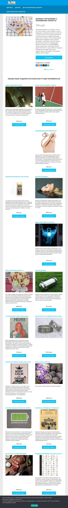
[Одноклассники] (39, 65)
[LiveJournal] (46, 65)
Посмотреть (49, 57)
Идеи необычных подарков (16, 11)
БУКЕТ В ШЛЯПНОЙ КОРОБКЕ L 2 (14, 270)
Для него (10, 7)
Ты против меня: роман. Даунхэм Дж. (16, 316)
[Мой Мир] (41, 65)
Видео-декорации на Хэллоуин (44, 222)
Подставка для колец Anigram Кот (46, 131)
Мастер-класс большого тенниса (45, 85)
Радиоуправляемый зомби (13, 85)
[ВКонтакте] (37, 65)
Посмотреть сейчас (19, 124)
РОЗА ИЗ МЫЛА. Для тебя (42, 362)
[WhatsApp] (48, 65)
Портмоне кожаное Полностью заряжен (18, 408)
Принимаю (34, 505)
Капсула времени (40, 270)
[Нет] (66, 502)
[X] (44, 65)
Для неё (17, 7)
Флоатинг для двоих (41, 176)
